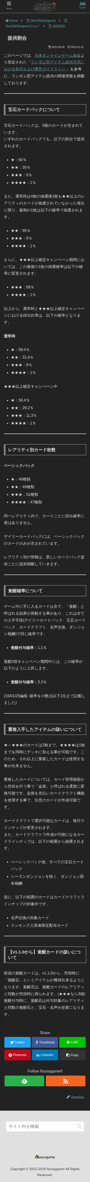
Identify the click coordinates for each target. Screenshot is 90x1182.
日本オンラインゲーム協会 (58, 55)
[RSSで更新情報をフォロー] (65, 1081)
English (82, 8)
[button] (79, 1126)
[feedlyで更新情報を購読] (24, 1081)
